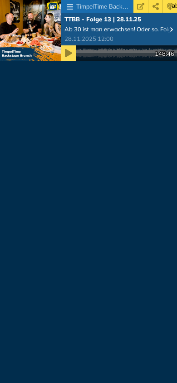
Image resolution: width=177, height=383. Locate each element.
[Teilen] (155, 6)
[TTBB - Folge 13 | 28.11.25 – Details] (30, 30)
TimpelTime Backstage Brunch (104, 6)
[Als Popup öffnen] (140, 6)
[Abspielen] (68, 53)
